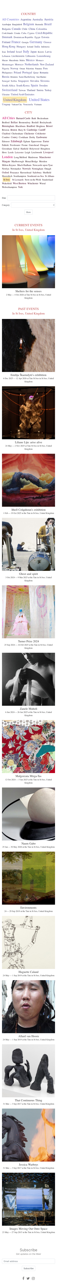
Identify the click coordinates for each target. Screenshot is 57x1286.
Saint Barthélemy (27, 76)
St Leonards (18, 179)
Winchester (32, 183)
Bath (34, 118)
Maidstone (33, 157)
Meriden (43, 161)
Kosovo (41, 51)
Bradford (31, 126)
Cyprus (31, 33)
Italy (26, 51)
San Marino (41, 76)
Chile (24, 28)
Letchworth (36, 152)
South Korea (23, 85)
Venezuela (28, 104)
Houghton (45, 148)
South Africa (8, 85)
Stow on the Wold (33, 179)
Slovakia (34, 80)
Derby (32, 137)
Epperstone (36, 141)
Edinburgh (16, 141)
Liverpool (48, 152)
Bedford (6, 122)
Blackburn (20, 126)
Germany (36, 41)
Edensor (6, 141)
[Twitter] (28, 1278)
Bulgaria (6, 28)
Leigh (27, 152)
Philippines (7, 72)
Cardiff (42, 129)
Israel (19, 51)
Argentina (25, 19)
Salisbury (37, 172)
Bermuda (39, 24)
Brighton (40, 126)
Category (6, 205)
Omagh (47, 168)
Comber (6, 137)
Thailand (31, 90)
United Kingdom (14, 99)
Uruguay (6, 104)
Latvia (48, 51)
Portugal (27, 72)
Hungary (21, 46)
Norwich (26, 168)
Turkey (48, 90)
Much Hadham (24, 165)
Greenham (7, 148)
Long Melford (20, 157)
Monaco (40, 60)
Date (4, 197)
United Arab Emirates (22, 94)
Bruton (13, 129)
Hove (4, 152)
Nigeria (5, 68)
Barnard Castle (23, 118)
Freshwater (15, 145)
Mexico (30, 60)
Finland (6, 42)
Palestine (30, 68)
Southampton (20, 176)
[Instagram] (33, 1278)
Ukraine (6, 94)
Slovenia (44, 81)
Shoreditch (7, 176)
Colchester (40, 133)
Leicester (19, 152)
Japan (33, 51)
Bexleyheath (45, 122)
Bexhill (35, 122)
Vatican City (17, 104)
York (20, 187)
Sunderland (47, 179)
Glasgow (44, 145)
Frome (25, 145)
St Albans (49, 176)
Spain (34, 85)
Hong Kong (8, 46)
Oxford (5, 172)
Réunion (14, 76)
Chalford (6, 133)
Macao (5, 60)
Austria (48, 19)
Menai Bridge (31, 161)
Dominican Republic (23, 37)
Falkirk (5, 145)
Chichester (29, 133)
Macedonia (13, 60)
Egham (26, 141)
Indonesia (45, 46)
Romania (44, 72)
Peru (45, 68)
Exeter (46, 141)
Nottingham (37, 168)
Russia (5, 76)
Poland (17, 72)
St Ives (6, 179)
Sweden (43, 85)
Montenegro (8, 64)
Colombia (41, 29)
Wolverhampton (9, 187)
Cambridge (32, 129)
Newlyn (5, 168)
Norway (14, 68)
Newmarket (15, 168)
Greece (47, 42)
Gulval (16, 148)
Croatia (17, 33)
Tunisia (39, 90)
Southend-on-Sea (35, 176)
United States (39, 99)
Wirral (43, 183)
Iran (4, 51)
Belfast (14, 122)
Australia (37, 19)
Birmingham (8, 126)
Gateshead (34, 145)
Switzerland (9, 90)
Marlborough (17, 161)
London (7, 157)
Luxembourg (44, 56)
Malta (22, 60)
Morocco (19, 64)
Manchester (45, 157)
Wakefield (7, 183)
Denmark (7, 37)
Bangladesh (17, 24)
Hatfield (24, 148)
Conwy (14, 137)
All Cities (8, 118)
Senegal (6, 80)
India (37, 46)
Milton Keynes (9, 165)
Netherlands (32, 64)
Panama (38, 68)
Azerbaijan (6, 24)
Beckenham (42, 118)
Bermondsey (24, 122)
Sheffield (47, 172)
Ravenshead (25, 172)
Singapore (23, 81)
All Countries (10, 19)
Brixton (5, 129)
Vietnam (38, 104)
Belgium (28, 24)
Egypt (37, 37)
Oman (22, 68)
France (16, 41)
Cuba (23, 33)
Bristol (49, 126)
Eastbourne (41, 137)
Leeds (11, 152)
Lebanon (6, 56)
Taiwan (22, 90)
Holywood (34, 148)
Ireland (11, 51)
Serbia (14, 80)
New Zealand (47, 64)
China (32, 29)
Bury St (22, 129)
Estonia (45, 37)
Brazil (48, 24)
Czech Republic (44, 33)
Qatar (36, 72)
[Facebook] (23, 1278)
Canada (16, 29)
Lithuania (31, 56)
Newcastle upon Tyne (43, 165)
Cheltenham (17, 133)
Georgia (25, 42)
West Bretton (19, 183)
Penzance (14, 172)
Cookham (23, 137)
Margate (6, 161)
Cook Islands (7, 33)
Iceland (30, 46)
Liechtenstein (18, 56)
